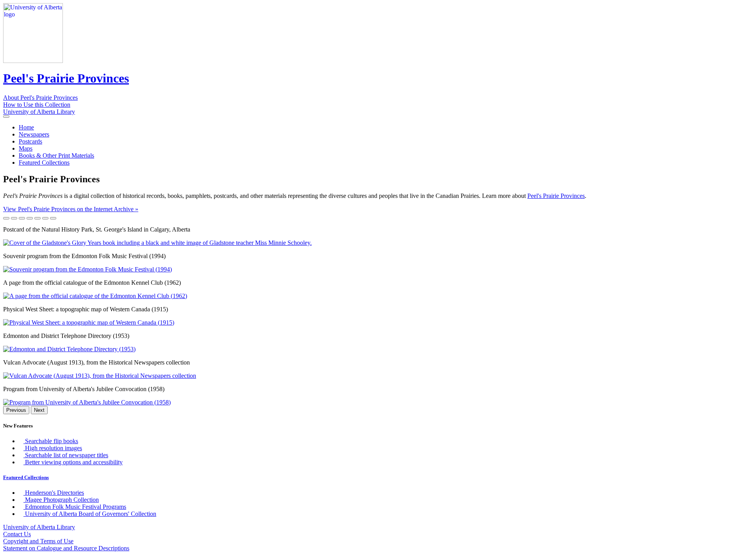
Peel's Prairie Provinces (66, 78)
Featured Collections (44, 162)
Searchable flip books (50, 441)
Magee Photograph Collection (61, 499)
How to (36, 104)
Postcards (30, 141)
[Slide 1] (6, 218)
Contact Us (17, 534)
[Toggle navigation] (6, 116)
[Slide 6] (45, 218)
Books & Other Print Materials (56, 155)
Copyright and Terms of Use (38, 541)
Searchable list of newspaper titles (65, 455)
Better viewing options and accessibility (73, 462)
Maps (25, 148)
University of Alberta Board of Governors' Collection (89, 513)
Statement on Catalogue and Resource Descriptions (66, 548)
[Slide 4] (30, 218)
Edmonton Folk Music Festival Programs (74, 506)
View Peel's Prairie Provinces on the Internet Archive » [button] (70, 209)
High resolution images (52, 448)
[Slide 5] (37, 218)
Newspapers (34, 134)
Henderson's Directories (53, 492)
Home (26, 127)
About (40, 97)
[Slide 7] (53, 218)
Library (39, 111)
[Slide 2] (14, 218)
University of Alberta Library (39, 527)
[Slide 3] (22, 218)
